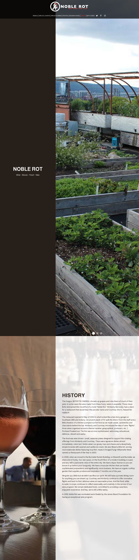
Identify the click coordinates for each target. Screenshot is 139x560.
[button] (137, 334)
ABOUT (83, 16)
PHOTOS (65, 16)
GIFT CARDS (91, 16)
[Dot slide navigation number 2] (97, 333)
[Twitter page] (97, 15)
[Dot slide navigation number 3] (101, 333)
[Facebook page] (101, 15)
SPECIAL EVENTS (44, 16)
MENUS (35, 16)
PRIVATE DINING (56, 16)
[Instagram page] (105, 15)
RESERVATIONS (74, 16)
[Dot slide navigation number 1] (93, 333)
